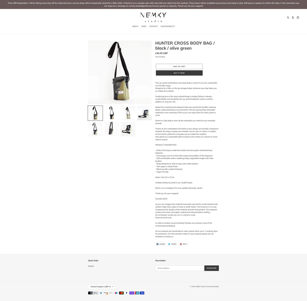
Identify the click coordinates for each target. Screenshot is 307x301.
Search (91, 266)
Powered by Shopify (212, 286)
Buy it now (179, 73)
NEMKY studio (200, 286)
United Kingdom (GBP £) (100, 286)
